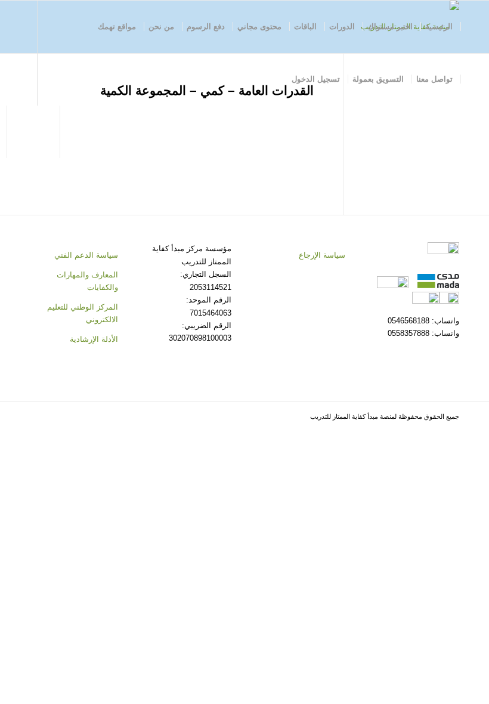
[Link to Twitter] (97, 131)
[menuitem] (439, 27)
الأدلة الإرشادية (94, 339)
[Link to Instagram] (79, 131)
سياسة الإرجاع (322, 255)
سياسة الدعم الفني (86, 255)
